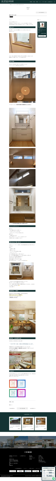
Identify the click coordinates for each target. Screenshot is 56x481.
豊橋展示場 (11, 465)
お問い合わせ (31, 468)
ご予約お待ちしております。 (13, 297)
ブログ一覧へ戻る (41, 12)
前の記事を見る (12, 408)
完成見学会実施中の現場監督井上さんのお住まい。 (24, 104)
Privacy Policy (2, 476)
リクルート (25, 468)
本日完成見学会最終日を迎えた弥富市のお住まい (20, 223)
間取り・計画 (11, 401)
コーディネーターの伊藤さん (13, 348)
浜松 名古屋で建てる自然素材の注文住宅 (36, 475)
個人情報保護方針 (19, 468)
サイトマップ (38, 468)
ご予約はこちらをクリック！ (13, 350)
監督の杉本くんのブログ (22, 348)
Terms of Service (7, 476)
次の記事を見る (32, 408)
